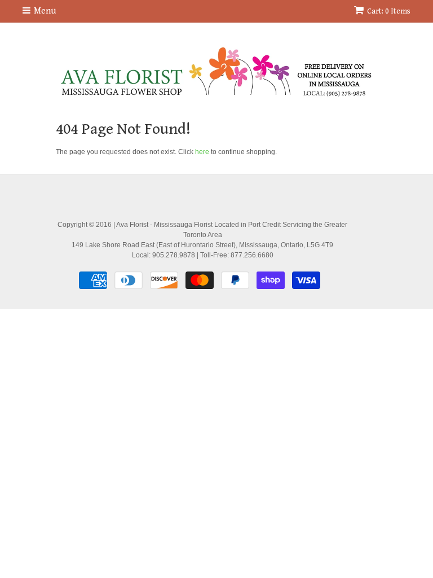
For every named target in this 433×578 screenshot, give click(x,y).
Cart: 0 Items (388, 11)
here (202, 152)
